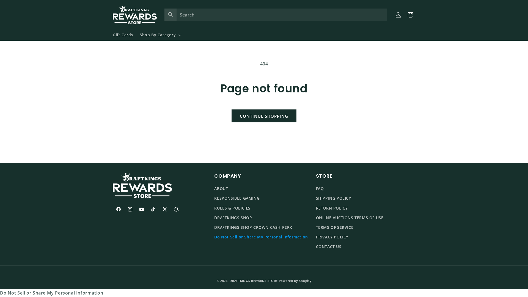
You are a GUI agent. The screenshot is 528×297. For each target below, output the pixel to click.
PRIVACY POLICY (332, 237)
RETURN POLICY (332, 208)
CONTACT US (329, 246)
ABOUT (221, 188)
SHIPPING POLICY (333, 198)
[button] (159, 35)
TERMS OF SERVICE (335, 227)
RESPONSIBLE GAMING (237, 198)
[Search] (170, 15)
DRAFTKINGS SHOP (233, 217)
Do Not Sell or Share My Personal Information (261, 237)
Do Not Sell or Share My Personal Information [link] (51, 293)
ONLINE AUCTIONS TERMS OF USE (350, 217)
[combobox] (275, 15)
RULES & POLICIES (232, 208)
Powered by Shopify (295, 281)
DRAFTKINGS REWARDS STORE (254, 281)
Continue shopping (264, 116)
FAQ (320, 188)
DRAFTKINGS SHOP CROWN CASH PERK (253, 227)
